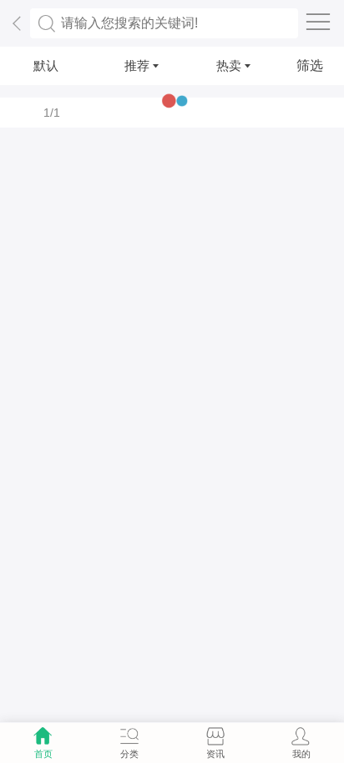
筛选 (309, 65)
